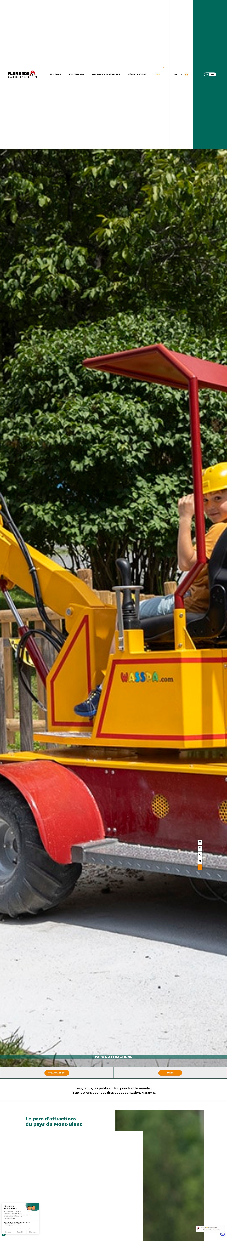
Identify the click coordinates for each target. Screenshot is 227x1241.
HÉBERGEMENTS (137, 74)
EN (175, 74)
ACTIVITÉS (55, 74)
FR (186, 74)
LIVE (157, 74)
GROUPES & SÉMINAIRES (106, 74)
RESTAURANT (76, 74)
